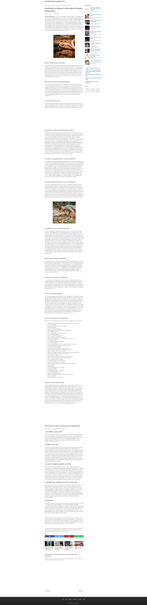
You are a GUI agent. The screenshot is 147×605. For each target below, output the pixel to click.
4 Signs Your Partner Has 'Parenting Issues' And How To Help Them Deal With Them (93, 71)
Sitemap (79, 599)
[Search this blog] (101, 1)
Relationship (97, 91)
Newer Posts (47, 590)
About (66, 599)
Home (63, 599)
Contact (83, 599)
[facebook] (49, 536)
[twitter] (59, 536)
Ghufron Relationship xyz (55, 1)
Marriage (92, 91)
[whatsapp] (79, 536)
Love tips (87, 91)
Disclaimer (70, 599)
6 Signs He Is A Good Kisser (95, 26)
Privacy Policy (75, 599)
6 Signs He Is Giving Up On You (95, 60)
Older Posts (81, 590)
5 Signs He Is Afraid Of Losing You (93, 68)
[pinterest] (69, 536)
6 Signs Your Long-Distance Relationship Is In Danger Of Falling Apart (95, 8)
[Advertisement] (64, 120)
